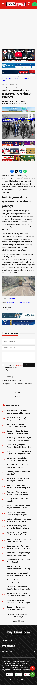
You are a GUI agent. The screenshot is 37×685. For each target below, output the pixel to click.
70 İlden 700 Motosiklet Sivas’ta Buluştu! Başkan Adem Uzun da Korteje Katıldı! (19, 513)
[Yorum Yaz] (32, 674)
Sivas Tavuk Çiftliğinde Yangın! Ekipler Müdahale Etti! (19, 446)
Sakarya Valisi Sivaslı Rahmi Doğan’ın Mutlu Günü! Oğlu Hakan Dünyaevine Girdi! (18, 506)
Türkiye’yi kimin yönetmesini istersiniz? (18, 473)
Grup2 (17, 78)
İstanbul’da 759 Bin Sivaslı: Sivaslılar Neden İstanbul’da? (19, 574)
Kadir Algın (18, 397)
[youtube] (22, 679)
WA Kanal (24, 78)
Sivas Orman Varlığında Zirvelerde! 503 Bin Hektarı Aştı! (17, 527)
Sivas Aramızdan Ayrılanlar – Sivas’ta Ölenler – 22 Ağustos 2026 (19, 547)
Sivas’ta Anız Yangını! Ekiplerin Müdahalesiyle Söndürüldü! (16, 425)
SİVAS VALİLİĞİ (13, 85)
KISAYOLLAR (7, 641)
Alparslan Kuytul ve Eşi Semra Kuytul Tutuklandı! (19, 540)
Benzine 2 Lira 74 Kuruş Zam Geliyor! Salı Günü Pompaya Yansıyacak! (18, 486)
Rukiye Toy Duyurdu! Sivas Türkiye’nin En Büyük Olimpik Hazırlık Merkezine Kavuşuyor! (19, 432)
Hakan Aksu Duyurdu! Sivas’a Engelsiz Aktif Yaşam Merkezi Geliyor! (19, 452)
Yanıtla (29, 384)
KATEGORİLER (8, 646)
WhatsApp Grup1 (7, 78)
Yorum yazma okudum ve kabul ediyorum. (14, 367)
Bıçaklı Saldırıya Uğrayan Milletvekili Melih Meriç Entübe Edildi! (19, 533)
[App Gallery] (27, 674)
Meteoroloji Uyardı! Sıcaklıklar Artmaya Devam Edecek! (19, 520)
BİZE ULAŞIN (7, 651)
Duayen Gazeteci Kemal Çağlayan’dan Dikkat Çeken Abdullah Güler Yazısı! (18, 412)
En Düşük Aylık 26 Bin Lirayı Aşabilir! (17, 500)
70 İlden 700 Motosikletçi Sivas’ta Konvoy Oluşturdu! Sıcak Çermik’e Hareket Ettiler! (18, 588)
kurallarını (19, 365)
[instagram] (18, 679)
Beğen (7, 384)
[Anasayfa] (32, 668)
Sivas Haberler (24, 303)
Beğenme (19, 384)
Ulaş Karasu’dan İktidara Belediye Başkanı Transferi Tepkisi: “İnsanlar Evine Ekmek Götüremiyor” (19, 493)
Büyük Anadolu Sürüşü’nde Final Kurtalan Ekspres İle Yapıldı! (17, 459)
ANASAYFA (4, 85)
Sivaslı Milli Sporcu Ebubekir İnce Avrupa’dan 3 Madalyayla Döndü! (18, 466)
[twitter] (14, 679)
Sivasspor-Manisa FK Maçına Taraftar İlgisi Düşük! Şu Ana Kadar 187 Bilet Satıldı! (18, 594)
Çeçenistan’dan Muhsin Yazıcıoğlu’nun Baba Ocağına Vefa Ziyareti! (19, 601)
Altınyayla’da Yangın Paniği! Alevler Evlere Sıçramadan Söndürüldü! (18, 554)
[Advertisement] (18, 29)
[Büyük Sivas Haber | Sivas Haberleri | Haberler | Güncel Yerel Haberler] (16, 4)
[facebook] (10, 679)
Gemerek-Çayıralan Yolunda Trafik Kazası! (18, 561)
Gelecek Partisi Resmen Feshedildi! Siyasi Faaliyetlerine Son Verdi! (17, 581)
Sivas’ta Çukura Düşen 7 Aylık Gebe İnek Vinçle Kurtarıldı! (19, 439)
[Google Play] (18, 674)
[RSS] (26, 679)
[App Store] (9, 674)
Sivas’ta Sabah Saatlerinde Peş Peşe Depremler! (18, 479)
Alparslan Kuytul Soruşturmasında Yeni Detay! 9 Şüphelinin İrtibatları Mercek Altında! (19, 567)
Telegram (5, 81)
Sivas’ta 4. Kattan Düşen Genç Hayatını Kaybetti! (17, 418)
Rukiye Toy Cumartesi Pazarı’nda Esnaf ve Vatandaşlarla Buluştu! (16, 608)
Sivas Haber (11, 298)
